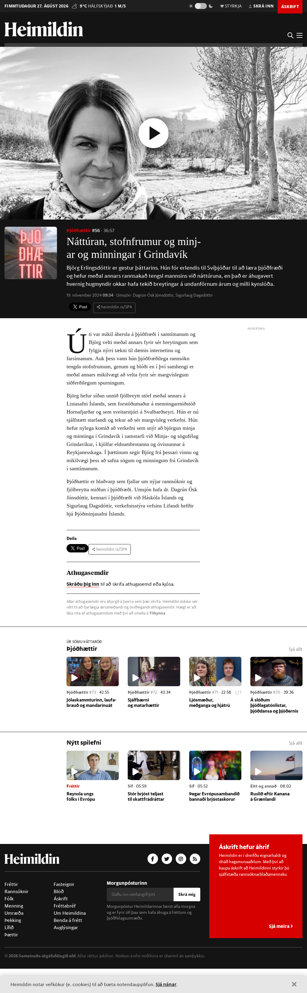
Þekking (12, 944)
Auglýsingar (66, 952)
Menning (13, 930)
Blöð (59, 916)
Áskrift (61, 923)
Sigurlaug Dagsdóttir (194, 295)
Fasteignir (64, 908)
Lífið (9, 952)
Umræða (13, 937)
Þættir (11, 959)
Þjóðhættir (79, 230)
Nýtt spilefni (84, 766)
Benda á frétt (68, 944)
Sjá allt (296, 673)
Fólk (8, 923)
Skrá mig (186, 918)
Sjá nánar (166, 984)
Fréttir (11, 908)
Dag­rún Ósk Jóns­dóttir (153, 295)
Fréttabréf (65, 930)
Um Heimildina (70, 937)
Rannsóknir (16, 916)
